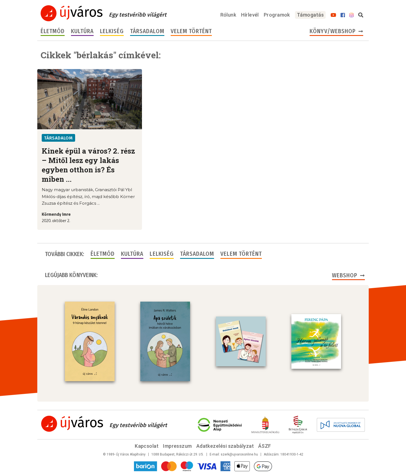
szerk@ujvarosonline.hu (239, 454)
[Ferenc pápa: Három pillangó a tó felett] (316, 341)
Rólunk (228, 15)
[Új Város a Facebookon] (343, 15)
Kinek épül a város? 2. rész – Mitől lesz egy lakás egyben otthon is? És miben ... (88, 165)
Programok (277, 15)
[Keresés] (360, 15)
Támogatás (310, 15)
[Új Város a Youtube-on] (333, 15)
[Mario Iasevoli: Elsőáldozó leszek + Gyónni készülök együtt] (241, 341)
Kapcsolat (147, 446)
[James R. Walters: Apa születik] (165, 341)
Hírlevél (250, 15)
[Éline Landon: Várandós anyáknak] (90, 341)
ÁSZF (264, 446)
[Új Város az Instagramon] (351, 15)
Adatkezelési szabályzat (225, 446)
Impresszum (177, 446)
